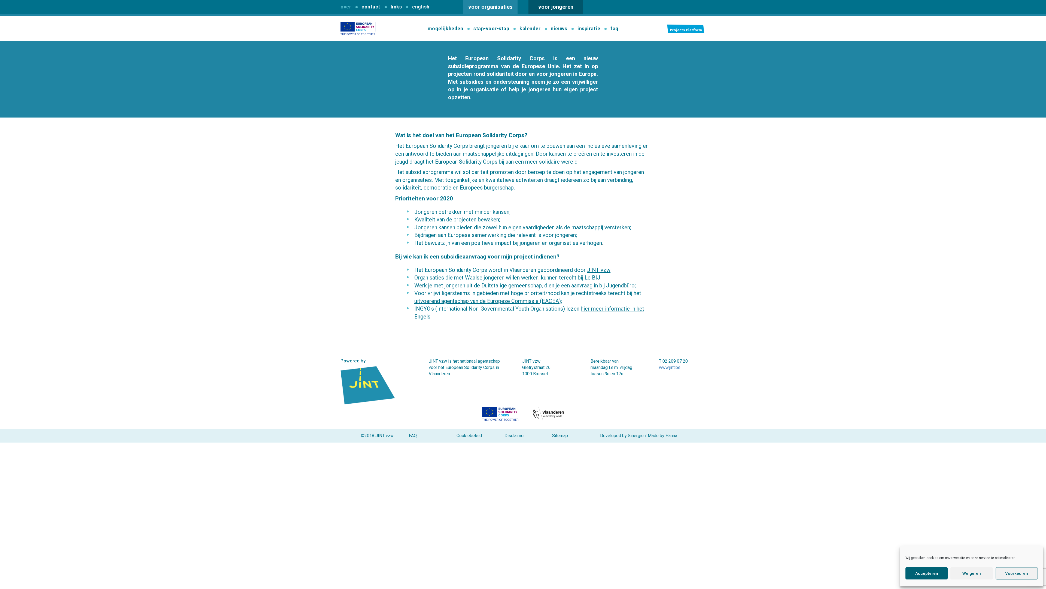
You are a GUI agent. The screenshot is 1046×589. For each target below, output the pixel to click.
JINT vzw (598, 270)
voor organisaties (490, 7)
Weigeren (971, 573)
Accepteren (926, 573)
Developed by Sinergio (622, 435)
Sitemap (560, 435)
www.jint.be (669, 367)
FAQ (413, 435)
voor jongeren (555, 7)
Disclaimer (514, 435)
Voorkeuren (1016, 573)
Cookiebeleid (469, 435)
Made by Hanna (662, 435)
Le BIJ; (593, 277)
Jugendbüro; (621, 285)
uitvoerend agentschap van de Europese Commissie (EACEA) (487, 301)
